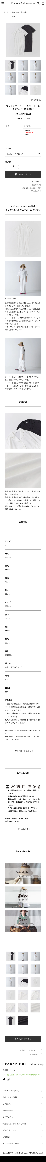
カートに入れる (24, 174)
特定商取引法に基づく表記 (31, 188)
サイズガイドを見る (23, 751)
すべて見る (36, 100)
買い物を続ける (35, 1054)
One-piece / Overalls (19, 12)
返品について (36, 185)
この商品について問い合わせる (30, 1050)
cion (13, 16)
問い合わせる (23, 829)
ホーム (6, 12)
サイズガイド (36, 182)
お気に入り (37, 191)
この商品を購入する (23, 1039)
